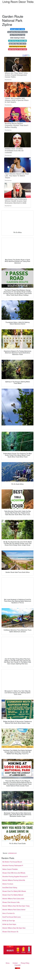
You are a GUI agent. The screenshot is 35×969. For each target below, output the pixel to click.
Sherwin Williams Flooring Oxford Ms (13, 880)
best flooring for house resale (17, 49)
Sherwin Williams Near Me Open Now (13, 928)
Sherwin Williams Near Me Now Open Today (16, 906)
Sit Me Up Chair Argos (9, 924)
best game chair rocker (17, 29)
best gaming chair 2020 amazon (17, 32)
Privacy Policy (25, 963)
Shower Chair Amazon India (11, 902)
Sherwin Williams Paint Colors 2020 (13, 898)
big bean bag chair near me (17, 43)
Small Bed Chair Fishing (9, 887)
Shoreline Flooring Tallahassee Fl (12, 865)
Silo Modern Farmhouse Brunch (12, 862)
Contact (15, 963)
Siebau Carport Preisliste (10, 869)
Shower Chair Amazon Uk (10, 932)
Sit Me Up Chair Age (8, 921)
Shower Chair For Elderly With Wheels (14, 891)
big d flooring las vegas (17, 35)
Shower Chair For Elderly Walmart (12, 895)
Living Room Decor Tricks (18, 1)
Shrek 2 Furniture (7, 884)
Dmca (7, 963)
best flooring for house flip (17, 46)
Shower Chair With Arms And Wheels (13, 873)
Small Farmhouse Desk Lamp (11, 917)
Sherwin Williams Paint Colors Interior (13, 910)
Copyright (18, 965)
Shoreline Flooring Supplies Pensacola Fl (15, 876)
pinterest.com (12, 853)
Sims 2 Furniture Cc (8, 913)
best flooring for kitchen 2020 (17, 41)
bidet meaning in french (17, 38)
